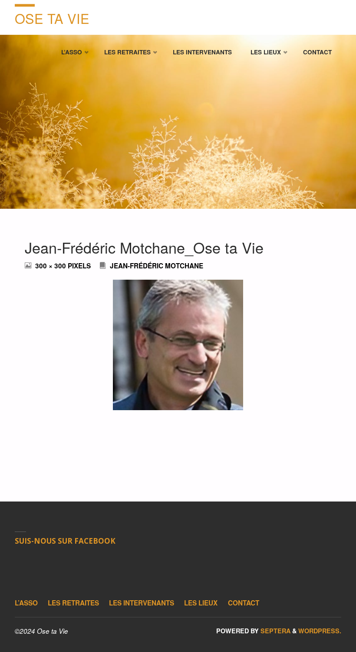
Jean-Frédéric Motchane (156, 266)
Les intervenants (141, 603)
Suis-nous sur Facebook (65, 541)
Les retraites (73, 603)
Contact (243, 603)
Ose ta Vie (52, 18)
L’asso (26, 603)
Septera (274, 630)
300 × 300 (51, 266)
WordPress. (319, 630)
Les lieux (201, 603)
